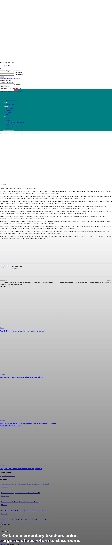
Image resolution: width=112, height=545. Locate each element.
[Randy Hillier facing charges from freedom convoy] (28, 309)
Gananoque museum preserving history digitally (22, 377)
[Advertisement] (56, 251)
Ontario (2, 328)
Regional (5, 531)
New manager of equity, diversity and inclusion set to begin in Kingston (86, 282)
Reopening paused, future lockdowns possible (21, 469)
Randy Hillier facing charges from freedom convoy (22, 331)
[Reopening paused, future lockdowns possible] (28, 447)
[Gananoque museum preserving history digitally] (28, 355)
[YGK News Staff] (6, 269)
